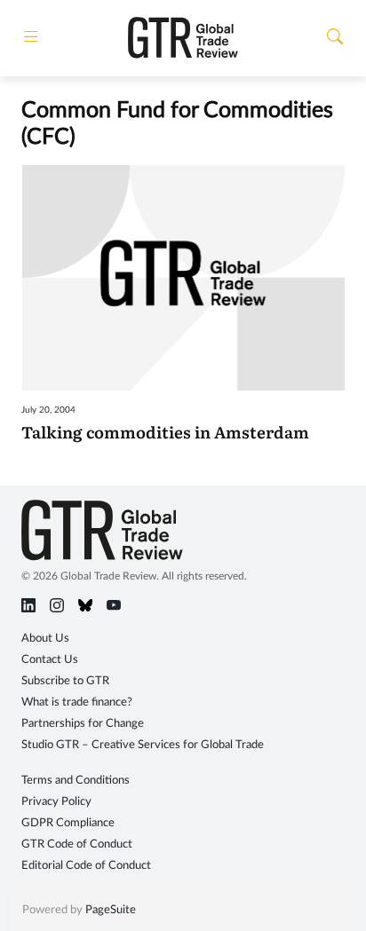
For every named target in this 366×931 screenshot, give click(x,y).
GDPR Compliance (68, 823)
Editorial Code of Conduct (86, 866)
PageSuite (110, 910)
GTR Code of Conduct (76, 844)
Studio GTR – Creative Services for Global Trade (142, 745)
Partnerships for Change (82, 724)
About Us (45, 638)
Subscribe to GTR (65, 681)
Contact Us (49, 660)
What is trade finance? (76, 702)
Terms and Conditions (75, 780)
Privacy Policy (56, 802)
